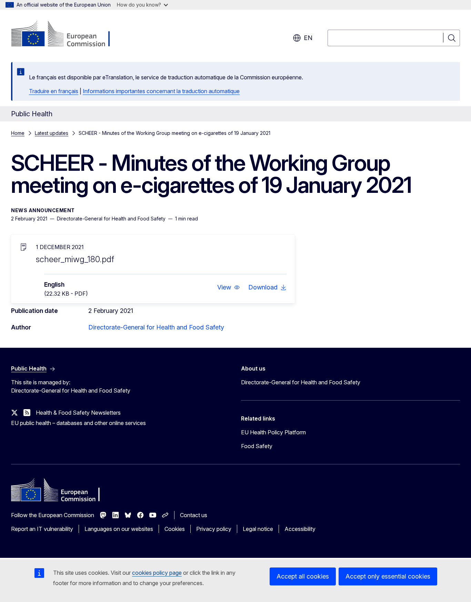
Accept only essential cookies (387, 576)
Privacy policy (213, 528)
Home (17, 133)
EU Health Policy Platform (273, 432)
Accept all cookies (303, 576)
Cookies (174, 528)
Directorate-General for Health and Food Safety (156, 327)
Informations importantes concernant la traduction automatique (161, 91)
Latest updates (51, 133)
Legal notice (258, 528)
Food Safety (256, 446)
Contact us (193, 515)
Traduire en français (53, 91)
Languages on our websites (118, 528)
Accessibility (299, 528)
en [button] (308, 37)
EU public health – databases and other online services (78, 423)
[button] (228, 287)
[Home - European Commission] (66, 34)
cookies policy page (157, 572)
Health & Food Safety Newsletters (78, 412)
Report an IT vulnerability (42, 528)
